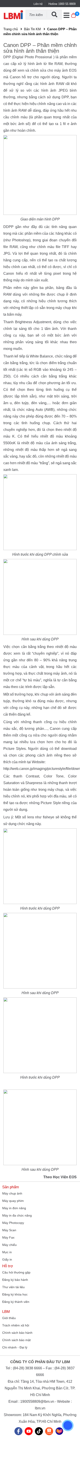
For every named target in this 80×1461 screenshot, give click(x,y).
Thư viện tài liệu (13, 1287)
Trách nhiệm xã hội (15, 1325)
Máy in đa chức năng (17, 1215)
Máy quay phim (13, 1201)
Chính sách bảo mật (16, 1340)
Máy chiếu (9, 1245)
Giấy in (7, 1259)
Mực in (7, 1252)
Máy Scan (9, 1230)
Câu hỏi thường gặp (16, 1272)
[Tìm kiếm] (54, 14)
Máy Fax (8, 1237)
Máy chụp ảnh (12, 1193)
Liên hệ (38, 4)
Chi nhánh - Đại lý (14, 1347)
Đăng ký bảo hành (15, 1279)
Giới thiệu (9, 1318)
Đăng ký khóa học (15, 1294)
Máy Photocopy (13, 1223)
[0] (73, 17)
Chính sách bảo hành (17, 1332)
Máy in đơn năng (14, 1208)
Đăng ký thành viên (15, 1302)
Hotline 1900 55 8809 (62, 4)
